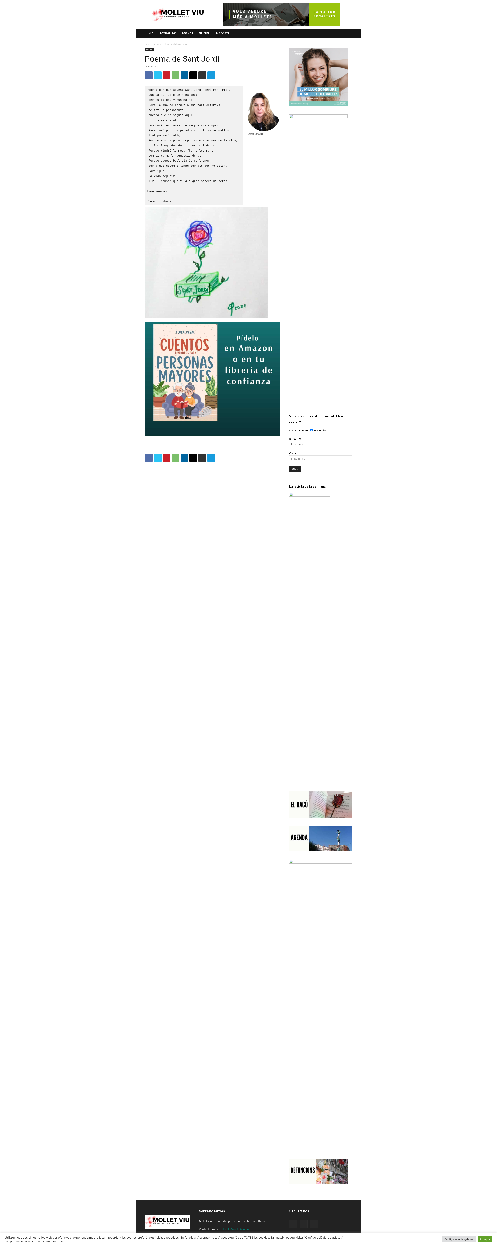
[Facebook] (149, 75)
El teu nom (296, 438)
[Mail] (304, 1224)
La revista (222, 33)
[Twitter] (158, 75)
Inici (151, 33)
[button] (347, 33)
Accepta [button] (485, 1239)
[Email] (193, 75)
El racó (157, 43)
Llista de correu (299, 430)
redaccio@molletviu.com (235, 1229)
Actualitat (168, 33)
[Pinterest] (166, 75)
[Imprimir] (202, 75)
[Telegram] (211, 75)
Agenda (187, 33)
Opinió (204, 33)
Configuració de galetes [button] (458, 1239)
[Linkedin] (184, 75)
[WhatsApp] (175, 75)
